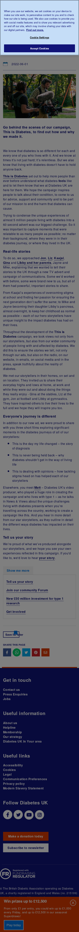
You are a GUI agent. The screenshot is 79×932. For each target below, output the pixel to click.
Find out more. (35, 30)
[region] (39, 27)
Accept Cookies (39, 48)
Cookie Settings (39, 37)
